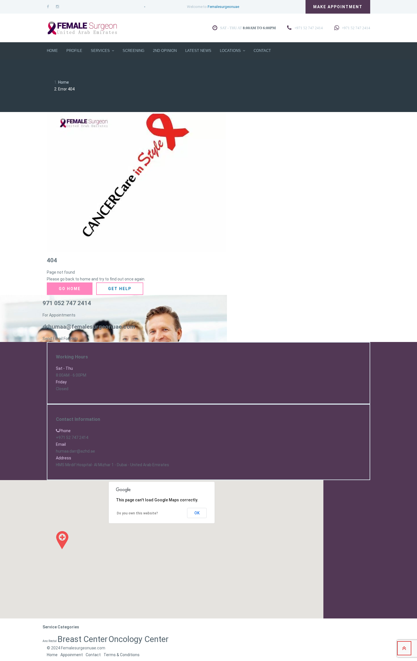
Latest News (198, 50)
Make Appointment (338, 7)
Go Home (70, 288)
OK (197, 513)
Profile (74, 50)
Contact (262, 50)
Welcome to (213, 7)
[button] (62, 540)
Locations (230, 50)
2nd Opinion (165, 50)
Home (52, 50)
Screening (133, 50)
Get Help (119, 288)
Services (100, 50)
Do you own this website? (137, 513)
